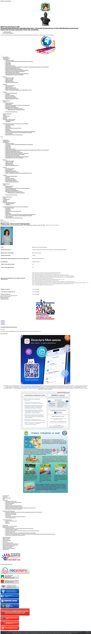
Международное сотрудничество (12, 72)
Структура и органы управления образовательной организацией (19, 61)
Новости (5, 76)
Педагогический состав (10, 65)
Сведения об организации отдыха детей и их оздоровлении (15, 123)
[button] (45, 136)
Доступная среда (9, 133)
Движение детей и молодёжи (9, 119)
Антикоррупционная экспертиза (11, 529)
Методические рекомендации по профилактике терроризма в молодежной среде (20, 507)
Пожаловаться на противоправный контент (13, 502)
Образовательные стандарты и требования (14, 74)
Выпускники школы (6, 537)
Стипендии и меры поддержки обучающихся (15, 71)
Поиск (1, 221)
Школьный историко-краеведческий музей (11, 543)
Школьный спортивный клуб (11, 82)
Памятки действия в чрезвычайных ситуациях (14, 506)
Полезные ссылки (8, 504)
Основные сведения (9, 60)
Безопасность (5, 525)
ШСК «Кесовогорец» (7, 497)
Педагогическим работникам (10, 514)
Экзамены (7, 94)
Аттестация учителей (9, 85)
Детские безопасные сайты (10, 517)
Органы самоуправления (10, 106)
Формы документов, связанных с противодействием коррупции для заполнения (20, 532)
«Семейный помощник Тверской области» (8, 327)
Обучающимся (8, 515)
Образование (8, 63)
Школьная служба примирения (12, 107)
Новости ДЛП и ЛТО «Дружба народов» (14, 134)
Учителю (5, 84)
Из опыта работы (9, 86)
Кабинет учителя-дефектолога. (8, 546)
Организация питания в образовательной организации (17, 73)
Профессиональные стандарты (11, 88)
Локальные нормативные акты (11, 520)
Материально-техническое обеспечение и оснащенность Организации (20, 131)
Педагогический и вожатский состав (13, 128)
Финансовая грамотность (7, 547)
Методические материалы (10, 531)
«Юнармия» (8, 121)
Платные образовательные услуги (12, 68)
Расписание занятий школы (11, 93)
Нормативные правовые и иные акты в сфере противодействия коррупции (19, 528)
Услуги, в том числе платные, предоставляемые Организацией (18, 132)
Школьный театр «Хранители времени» (13, 108)
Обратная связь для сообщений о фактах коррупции (15, 535)
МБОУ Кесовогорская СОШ (10, 26)
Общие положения (9, 102)
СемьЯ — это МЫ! (9, 78)
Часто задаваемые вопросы (8, 542)
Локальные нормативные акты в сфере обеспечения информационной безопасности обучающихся (23, 512)
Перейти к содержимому (5, 1)
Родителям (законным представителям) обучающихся (15, 516)
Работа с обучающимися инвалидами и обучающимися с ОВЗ (18, 89)
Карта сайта (5, 541)
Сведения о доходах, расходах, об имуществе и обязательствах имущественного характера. (22, 530)
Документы (7, 62)
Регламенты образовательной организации (13, 505)
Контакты (5, 118)
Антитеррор (5, 500)
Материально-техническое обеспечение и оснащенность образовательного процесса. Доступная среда (27, 66)
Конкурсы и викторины (10, 96)
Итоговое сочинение (9, 95)
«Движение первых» (9, 120)
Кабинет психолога (6, 538)
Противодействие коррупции (8, 527)
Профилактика (8, 104)
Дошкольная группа (9, 77)
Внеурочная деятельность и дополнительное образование (17, 105)
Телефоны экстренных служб (10, 501)
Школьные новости (9, 81)
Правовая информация (9, 503)
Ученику (5, 92)
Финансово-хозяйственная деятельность (13, 69)
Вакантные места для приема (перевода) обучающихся (16, 70)
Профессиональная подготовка (12, 98)
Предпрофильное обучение (11, 97)
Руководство (8, 64)
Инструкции (7, 523)
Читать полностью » (4, 333)
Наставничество (6, 549)
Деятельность (8, 130)
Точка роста (5, 496)
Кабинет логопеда (6, 539)
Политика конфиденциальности (6, 564)
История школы (6, 495)
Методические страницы (10, 87)
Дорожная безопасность (7, 519)
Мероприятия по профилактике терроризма (13, 508)
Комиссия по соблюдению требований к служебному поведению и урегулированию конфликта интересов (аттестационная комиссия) (30, 534)
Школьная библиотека (7, 540)
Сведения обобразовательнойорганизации (6, 58)
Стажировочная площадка (6, 116)
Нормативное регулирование (10, 513)
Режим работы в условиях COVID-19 (10, 526)
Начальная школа (9, 80)
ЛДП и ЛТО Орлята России (11, 111)
